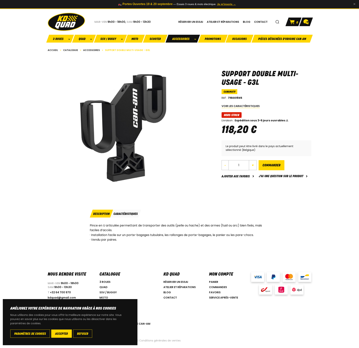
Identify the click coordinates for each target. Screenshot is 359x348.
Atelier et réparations (179, 287)
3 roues (105, 282)
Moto (134, 39)
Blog (167, 292)
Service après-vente (223, 297)
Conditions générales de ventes (160, 340)
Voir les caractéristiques (241, 106)
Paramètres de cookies (30, 334)
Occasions (239, 39)
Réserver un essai (175, 282)
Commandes (218, 287)
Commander (271, 165)
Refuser (82, 334)
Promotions (213, 39)
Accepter (61, 334)
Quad (103, 287)
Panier (213, 282)
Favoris (215, 292)
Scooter (155, 39)
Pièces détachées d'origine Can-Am (282, 39)
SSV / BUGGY (108, 292)
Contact (170, 297)
